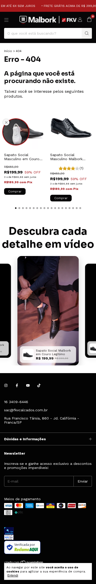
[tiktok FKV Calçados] (39, 385)
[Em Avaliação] (48, 534)
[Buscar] (87, 33)
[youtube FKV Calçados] (28, 385)
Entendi (12, 575)
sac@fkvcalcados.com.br (26, 410)
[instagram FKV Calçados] (6, 385)
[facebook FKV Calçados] (17, 385)
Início (8, 51)
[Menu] (6, 20)
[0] (89, 20)
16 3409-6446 (16, 402)
